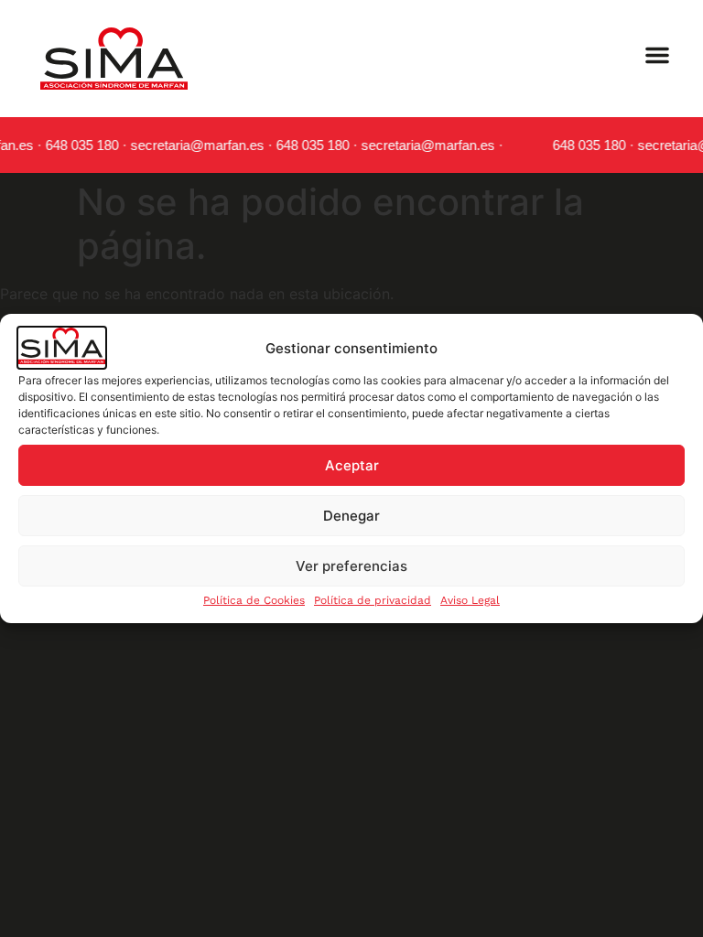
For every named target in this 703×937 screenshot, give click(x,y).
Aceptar (352, 465)
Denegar (351, 515)
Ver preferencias (351, 566)
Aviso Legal (470, 600)
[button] (657, 55)
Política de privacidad (372, 600)
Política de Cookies (254, 600)
